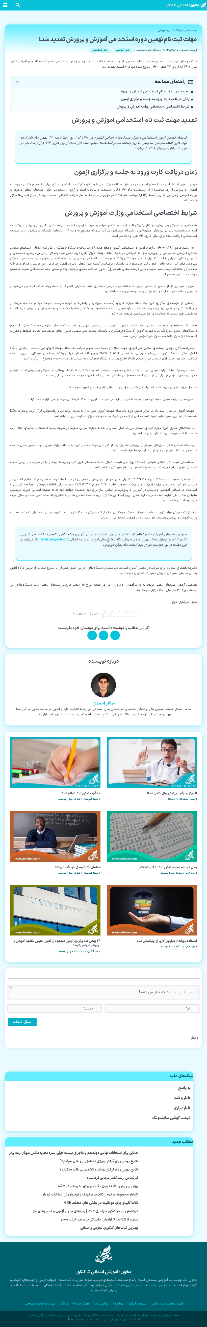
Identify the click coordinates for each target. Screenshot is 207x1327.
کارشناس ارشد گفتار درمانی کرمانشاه (112, 1178)
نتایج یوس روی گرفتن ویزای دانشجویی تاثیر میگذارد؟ (99, 1161)
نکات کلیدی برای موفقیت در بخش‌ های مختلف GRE (101, 1203)
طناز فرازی (182, 1108)
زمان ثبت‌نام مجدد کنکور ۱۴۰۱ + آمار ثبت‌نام (168, 867)
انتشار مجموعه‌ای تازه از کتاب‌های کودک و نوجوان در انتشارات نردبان (89, 1194)
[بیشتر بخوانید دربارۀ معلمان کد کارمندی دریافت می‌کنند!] (55, 836)
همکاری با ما (81, 1303)
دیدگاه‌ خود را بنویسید (148, 50)
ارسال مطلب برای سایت (167, 1303)
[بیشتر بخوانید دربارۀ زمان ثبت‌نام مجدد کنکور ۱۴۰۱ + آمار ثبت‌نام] (152, 836)
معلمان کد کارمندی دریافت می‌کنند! (77, 867)
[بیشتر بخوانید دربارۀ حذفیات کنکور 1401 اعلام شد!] (55, 762)
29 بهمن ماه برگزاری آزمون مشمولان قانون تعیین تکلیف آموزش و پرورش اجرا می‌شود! (56, 943)
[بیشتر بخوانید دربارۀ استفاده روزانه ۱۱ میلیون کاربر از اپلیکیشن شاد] (152, 909)
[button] (17, 6)
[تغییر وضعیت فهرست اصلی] (5, 5)
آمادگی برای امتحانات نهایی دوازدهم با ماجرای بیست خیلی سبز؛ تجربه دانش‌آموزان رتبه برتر (73, 1153)
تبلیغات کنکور (138, 1303)
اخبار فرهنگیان (100, 50)
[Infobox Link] (103, 1271)
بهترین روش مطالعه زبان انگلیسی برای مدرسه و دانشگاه (98, 1186)
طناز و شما (182, 1098)
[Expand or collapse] (17, 82)
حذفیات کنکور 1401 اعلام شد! (81, 793)
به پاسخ (184, 1088)
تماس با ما (101, 1303)
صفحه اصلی (190, 30)
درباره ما (118, 1303)
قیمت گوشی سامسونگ (171, 1118)
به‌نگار (70, 1319)
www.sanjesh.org (54, 539)
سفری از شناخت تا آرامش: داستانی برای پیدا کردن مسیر (99, 1219)
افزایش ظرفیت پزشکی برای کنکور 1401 (172, 793)
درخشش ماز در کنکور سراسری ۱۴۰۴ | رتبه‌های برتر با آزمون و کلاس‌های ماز (85, 1211)
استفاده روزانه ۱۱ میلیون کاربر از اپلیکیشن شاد (167, 941)
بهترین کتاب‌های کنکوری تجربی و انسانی (109, 1228)
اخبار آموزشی (165, 30)
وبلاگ (178, 30)
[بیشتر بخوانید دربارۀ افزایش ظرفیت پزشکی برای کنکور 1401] (152, 762)
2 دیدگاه (172, 799)
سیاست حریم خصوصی (39, 1303)
